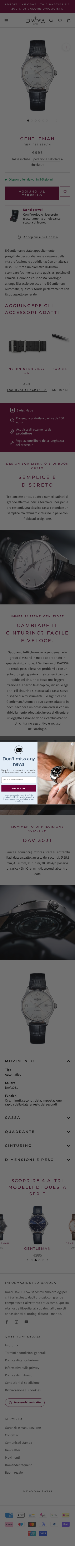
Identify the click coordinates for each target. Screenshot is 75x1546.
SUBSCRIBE (19, 788)
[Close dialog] (72, 744)
